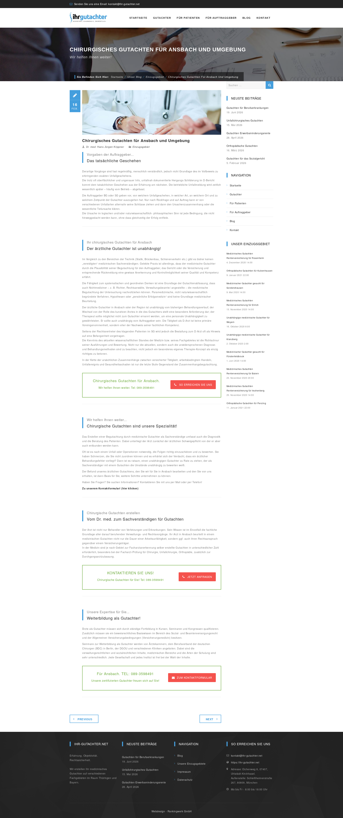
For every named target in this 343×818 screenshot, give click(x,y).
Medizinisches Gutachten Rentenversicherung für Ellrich (243, 302)
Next (209, 719)
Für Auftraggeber (221, 17)
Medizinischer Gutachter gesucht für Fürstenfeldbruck (246, 354)
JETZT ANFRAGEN (199, 577)
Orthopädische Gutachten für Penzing (246, 403)
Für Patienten (188, 17)
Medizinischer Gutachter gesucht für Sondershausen (246, 285)
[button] (8, 810)
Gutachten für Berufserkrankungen (248, 108)
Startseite (138, 17)
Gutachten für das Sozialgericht (246, 158)
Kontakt (264, 17)
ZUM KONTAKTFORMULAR (194, 677)
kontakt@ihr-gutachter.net (124, 4)
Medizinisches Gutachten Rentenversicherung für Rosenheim (245, 255)
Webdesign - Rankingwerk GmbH (171, 811)
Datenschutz (185, 779)
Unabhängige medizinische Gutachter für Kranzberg (248, 337)
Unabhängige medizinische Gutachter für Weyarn (248, 319)
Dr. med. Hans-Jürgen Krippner (105, 146)
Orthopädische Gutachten (242, 146)
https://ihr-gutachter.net (245, 762)
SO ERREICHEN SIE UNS (195, 384)
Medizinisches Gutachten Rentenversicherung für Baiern (243, 371)
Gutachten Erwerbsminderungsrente (248, 133)
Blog (246, 17)
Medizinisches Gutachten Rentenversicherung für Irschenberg (246, 388)
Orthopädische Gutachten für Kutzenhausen (250, 270)
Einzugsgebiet (141, 146)
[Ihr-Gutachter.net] (88, 18)
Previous (85, 719)
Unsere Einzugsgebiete (191, 763)
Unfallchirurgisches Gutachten (245, 120)
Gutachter (162, 17)
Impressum (184, 771)
